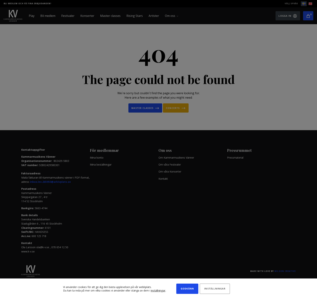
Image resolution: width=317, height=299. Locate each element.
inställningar (158, 290)
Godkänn (187, 288)
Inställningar (214, 288)
